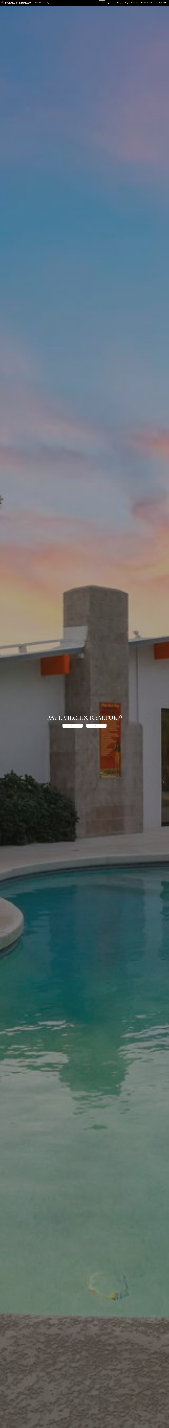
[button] (72, 726)
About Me (135, 4)
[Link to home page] (17, 3)
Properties (110, 4)
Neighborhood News (149, 4)
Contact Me (163, 3)
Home (102, 3)
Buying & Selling (123, 4)
